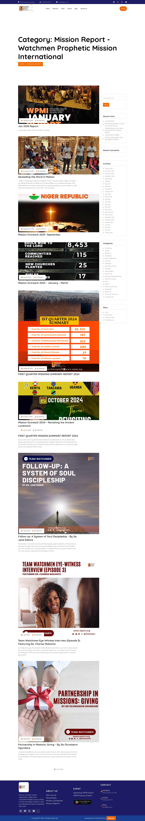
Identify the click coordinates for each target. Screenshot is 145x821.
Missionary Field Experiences (113, 276)
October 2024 (109, 191)
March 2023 (108, 209)
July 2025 (107, 181)
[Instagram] (20, 811)
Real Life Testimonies (111, 286)
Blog (76, 8)
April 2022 (108, 230)
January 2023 (109, 214)
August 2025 (108, 179)
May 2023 (107, 204)
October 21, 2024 (27, 417)
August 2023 (108, 196)
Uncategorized (109, 297)
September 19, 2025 (28, 229)
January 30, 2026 (28, 120)
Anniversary (108, 248)
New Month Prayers (110, 279)
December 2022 (109, 217)
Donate (123, 8)
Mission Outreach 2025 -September (39, 234)
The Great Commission (111, 294)
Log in (106, 312)
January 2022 (109, 232)
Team (63, 8)
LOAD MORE (59, 769)
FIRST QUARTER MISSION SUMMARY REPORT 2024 (48, 435)
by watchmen (41, 120)
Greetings (108, 268)
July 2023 (107, 199)
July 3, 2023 (26, 739)
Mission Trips (108, 274)
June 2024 (108, 194)
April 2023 (108, 207)
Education (108, 261)
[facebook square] (113, 2)
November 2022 (109, 220)
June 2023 (108, 202)
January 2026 (109, 168)
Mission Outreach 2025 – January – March (43, 282)
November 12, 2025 (28, 171)
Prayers (107, 284)
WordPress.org (109, 320)
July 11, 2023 (26, 531)
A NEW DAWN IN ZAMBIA (112, 135)
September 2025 (109, 176)
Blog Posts (108, 253)
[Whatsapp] (29, 811)
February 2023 (109, 212)
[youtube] (126, 2)
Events (70, 8)
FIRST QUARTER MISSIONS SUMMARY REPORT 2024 (48, 374)
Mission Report (109, 271)
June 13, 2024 (27, 430)
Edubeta (111, 818)
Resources (108, 292)
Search (106, 104)
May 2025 (107, 184)
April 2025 (108, 186)
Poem (106, 281)
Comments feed (109, 317)
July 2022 (107, 225)
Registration (108, 289)
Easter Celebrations (110, 258)
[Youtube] (34, 811)
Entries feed (108, 315)
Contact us (83, 8)
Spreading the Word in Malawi (36, 176)
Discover (55, 8)
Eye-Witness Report (110, 266)
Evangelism (108, 263)
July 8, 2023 (26, 635)
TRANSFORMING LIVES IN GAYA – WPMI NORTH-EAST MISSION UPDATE (114, 130)
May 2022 (107, 227)
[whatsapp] (122, 2)
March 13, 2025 (27, 277)
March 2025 (108, 189)
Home (48, 8)
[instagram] (117, 2)
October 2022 (109, 222)
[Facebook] (25, 811)
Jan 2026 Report (28, 126)
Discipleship (108, 256)
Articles (107, 250)
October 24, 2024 (28, 368)
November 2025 (109, 173)
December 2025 (109, 171)
